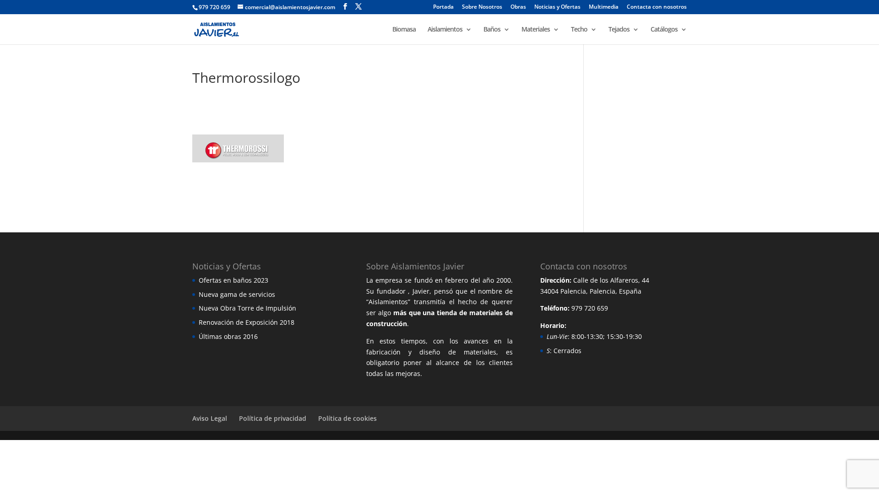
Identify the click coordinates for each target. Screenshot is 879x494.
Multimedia (604, 7)
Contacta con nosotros (657, 7)
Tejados (618, 29)
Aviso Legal (209, 418)
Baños (491, 29)
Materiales (535, 29)
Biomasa (404, 29)
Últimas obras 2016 (228, 336)
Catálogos (664, 29)
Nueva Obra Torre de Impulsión (247, 308)
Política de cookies (347, 418)
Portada (443, 7)
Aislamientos (445, 29)
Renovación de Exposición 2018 (246, 322)
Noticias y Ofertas (557, 7)
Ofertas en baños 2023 (233, 280)
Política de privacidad (272, 418)
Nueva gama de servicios (237, 294)
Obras (518, 7)
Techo (579, 29)
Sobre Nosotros (482, 7)
